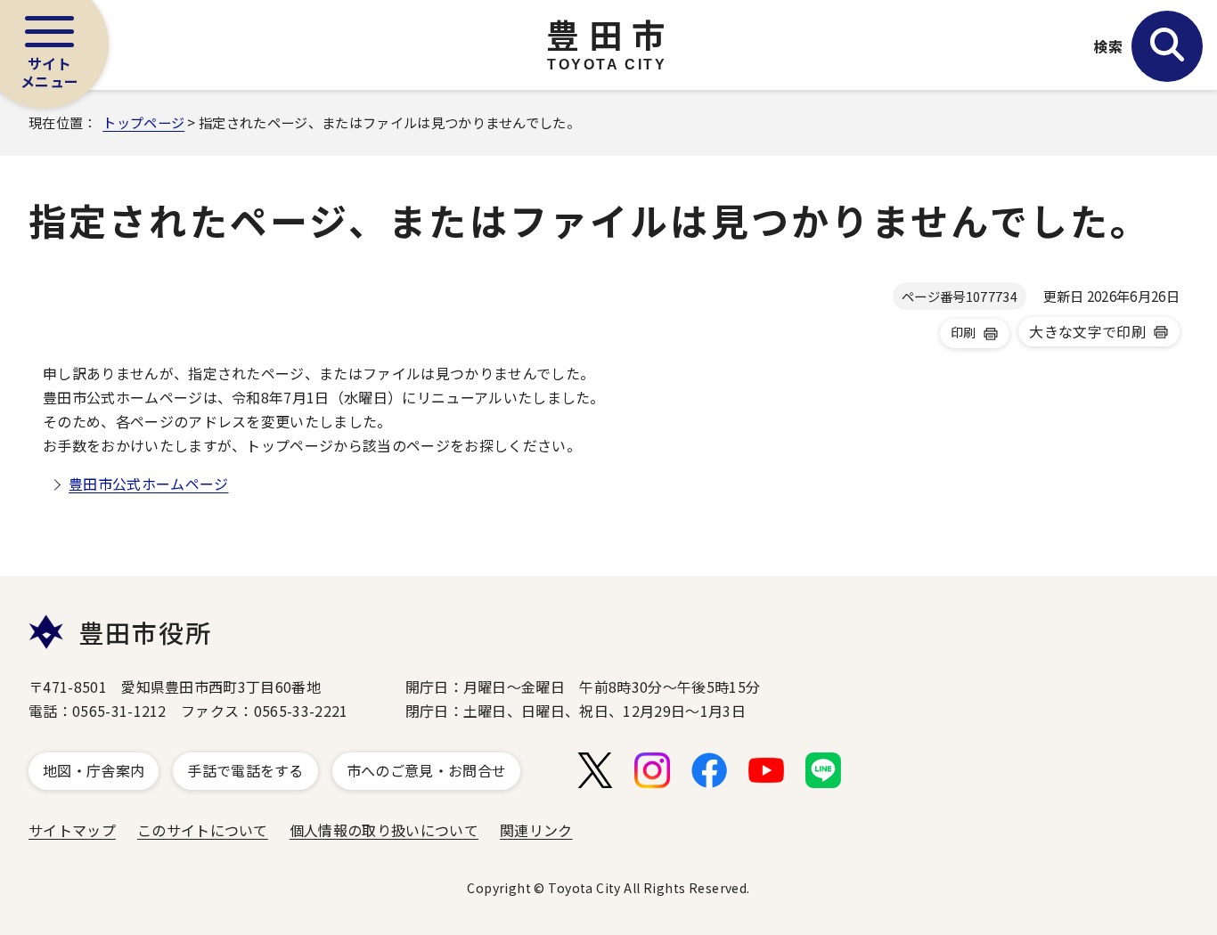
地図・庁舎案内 (93, 770)
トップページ (143, 122)
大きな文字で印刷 (1087, 331)
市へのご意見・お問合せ (427, 770)
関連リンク (536, 830)
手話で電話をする (245, 770)
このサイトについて (202, 830)
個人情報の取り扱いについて (384, 830)
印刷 (963, 332)
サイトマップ (72, 830)
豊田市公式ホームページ (149, 483)
